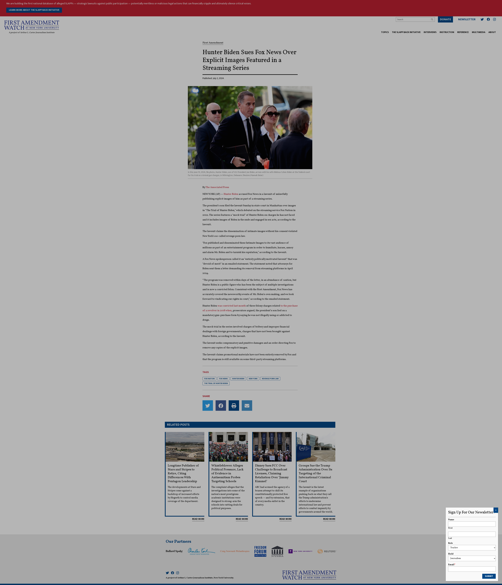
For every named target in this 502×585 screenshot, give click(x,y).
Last (450, 538)
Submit (489, 576)
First (450, 528)
